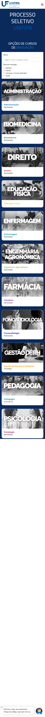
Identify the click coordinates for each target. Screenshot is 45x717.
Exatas (8, 70)
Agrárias (9, 67)
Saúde (8, 75)
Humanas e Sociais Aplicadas (16, 73)
